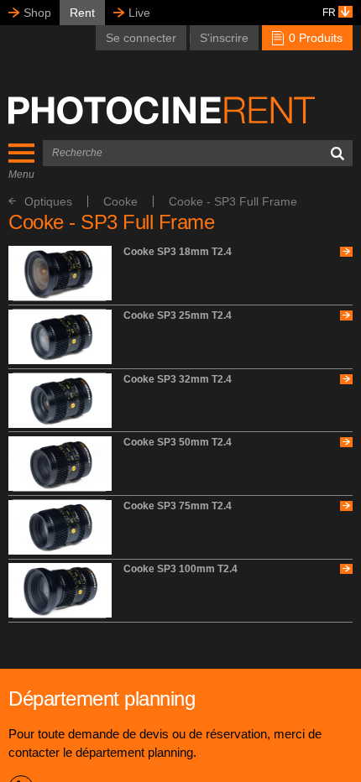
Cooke (120, 201)
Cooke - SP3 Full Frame (233, 201)
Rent (82, 12)
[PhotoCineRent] (161, 109)
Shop (37, 12)
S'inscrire (224, 37)
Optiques (48, 201)
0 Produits (314, 37)
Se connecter (141, 37)
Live (139, 12)
